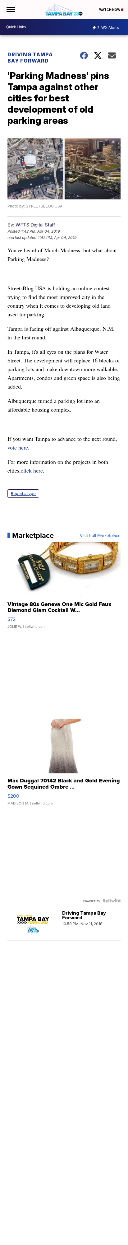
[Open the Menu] (10, 9)
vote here (17, 447)
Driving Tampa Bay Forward (30, 57)
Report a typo (23, 493)
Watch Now (110, 10)
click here (32, 470)
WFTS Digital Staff (35, 225)
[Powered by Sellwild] (112, 900)
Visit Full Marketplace (100, 535)
